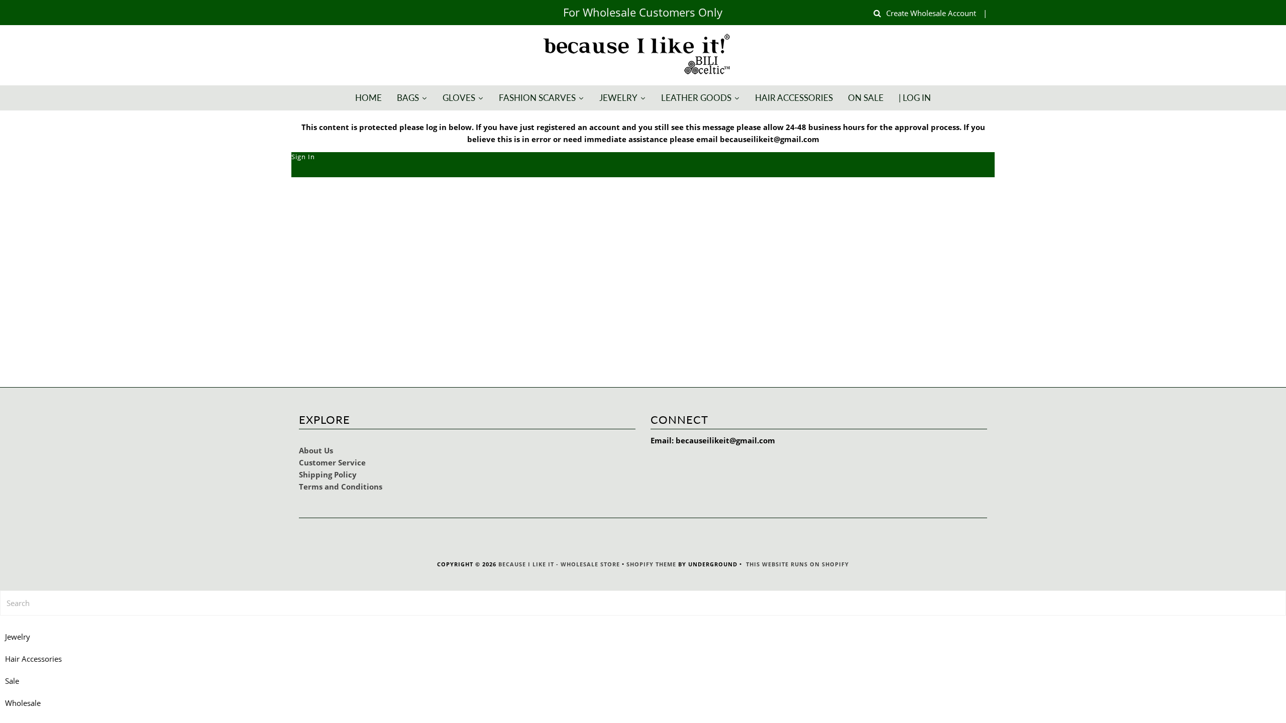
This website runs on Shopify (797, 564)
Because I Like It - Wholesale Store (559, 564)
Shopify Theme (651, 564)
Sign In (303, 156)
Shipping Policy (328, 474)
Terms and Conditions (340, 486)
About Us (316, 450)
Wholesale (23, 703)
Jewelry (17, 637)
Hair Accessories (33, 659)
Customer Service (332, 462)
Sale (12, 681)
